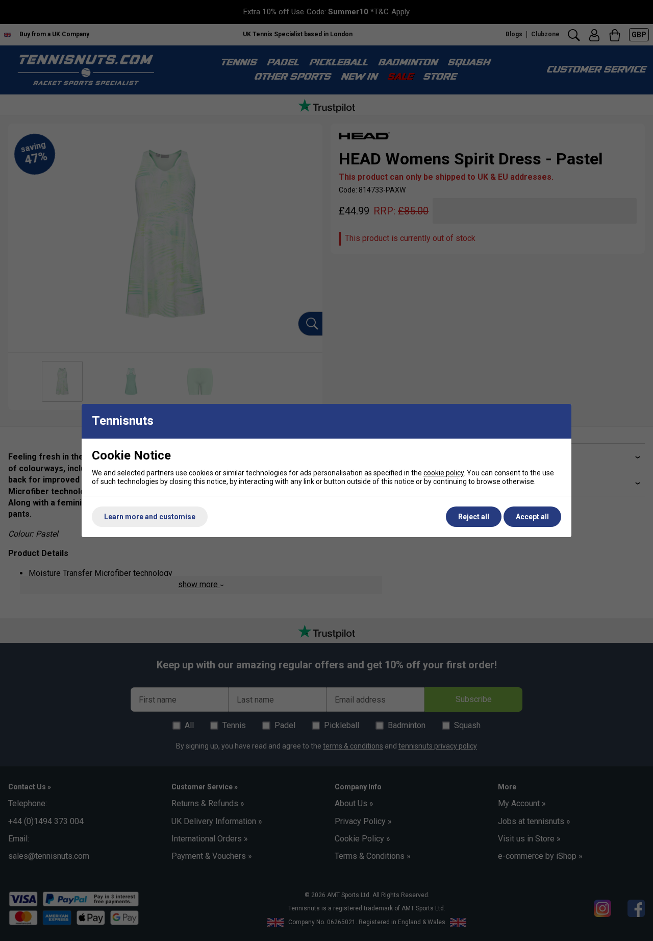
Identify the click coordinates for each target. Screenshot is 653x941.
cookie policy (443, 473)
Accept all (532, 517)
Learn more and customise (149, 517)
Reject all (473, 517)
